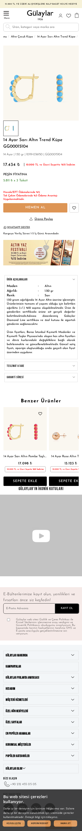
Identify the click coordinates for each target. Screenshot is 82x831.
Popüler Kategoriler (18, 756)
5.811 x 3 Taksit (15, 180)
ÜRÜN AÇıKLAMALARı (17, 279)
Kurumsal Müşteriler (18, 745)
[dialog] (41, 810)
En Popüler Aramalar (18, 734)
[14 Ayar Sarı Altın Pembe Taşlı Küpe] (25, 428)
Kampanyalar (13, 666)
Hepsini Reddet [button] (39, 823)
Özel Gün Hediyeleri (17, 711)
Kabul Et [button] (65, 823)
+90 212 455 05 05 (23, 784)
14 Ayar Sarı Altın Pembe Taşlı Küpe (25, 456)
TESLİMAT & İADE (15, 366)
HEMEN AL (35, 207)
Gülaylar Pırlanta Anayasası (22, 678)
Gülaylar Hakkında (17, 655)
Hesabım (10, 689)
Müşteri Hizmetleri (17, 700)
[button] (14, 823)
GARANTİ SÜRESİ (15, 377)
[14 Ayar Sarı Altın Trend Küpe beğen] (74, 207)
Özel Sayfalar (14, 722)
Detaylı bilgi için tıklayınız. (41, 817)
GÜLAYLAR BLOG (14, 769)
